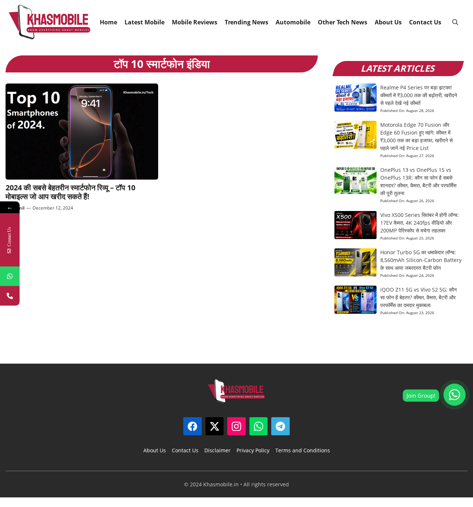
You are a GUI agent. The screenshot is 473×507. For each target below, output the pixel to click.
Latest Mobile (144, 22)
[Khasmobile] (49, 22)
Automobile (293, 22)
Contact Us (425, 22)
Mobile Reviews (194, 22)
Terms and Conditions (302, 450)
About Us (388, 22)
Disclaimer (217, 450)
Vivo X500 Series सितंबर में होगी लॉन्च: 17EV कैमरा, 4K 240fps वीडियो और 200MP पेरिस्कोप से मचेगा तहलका (419, 222)
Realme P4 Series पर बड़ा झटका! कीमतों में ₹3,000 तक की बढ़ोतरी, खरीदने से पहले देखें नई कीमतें (418, 95)
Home (108, 22)
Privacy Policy (252, 450)
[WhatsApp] (10, 276)
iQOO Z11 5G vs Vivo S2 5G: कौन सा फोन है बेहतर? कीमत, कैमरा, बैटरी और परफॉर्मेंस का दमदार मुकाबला (418, 297)
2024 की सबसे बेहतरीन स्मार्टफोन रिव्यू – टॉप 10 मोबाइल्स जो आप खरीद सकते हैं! (70, 192)
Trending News (246, 22)
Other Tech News (342, 22)
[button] (455, 22)
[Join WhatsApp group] (454, 395)
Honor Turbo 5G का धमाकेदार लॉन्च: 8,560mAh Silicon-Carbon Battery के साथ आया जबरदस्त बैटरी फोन (421, 260)
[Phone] (10, 296)
